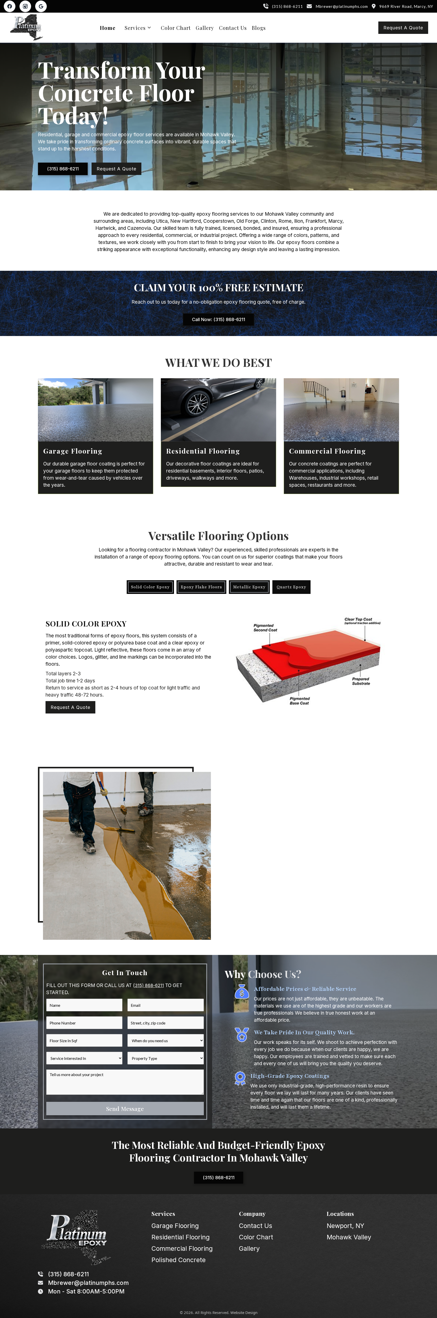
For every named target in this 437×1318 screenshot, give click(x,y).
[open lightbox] (308, 664)
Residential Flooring (180, 1237)
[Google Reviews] (41, 6)
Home (108, 27)
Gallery (205, 27)
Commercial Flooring (182, 1248)
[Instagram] (25, 6)
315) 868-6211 (149, 985)
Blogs (259, 27)
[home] (27, 27)
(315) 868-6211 (63, 168)
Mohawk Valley (349, 1237)
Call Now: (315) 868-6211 (218, 319)
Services (135, 27)
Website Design (243, 1312)
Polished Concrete (178, 1260)
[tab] (150, 587)
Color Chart (176, 27)
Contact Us (233, 27)
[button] (138, 27)
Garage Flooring (175, 1226)
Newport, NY (345, 1226)
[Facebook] (9, 6)
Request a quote (403, 27)
